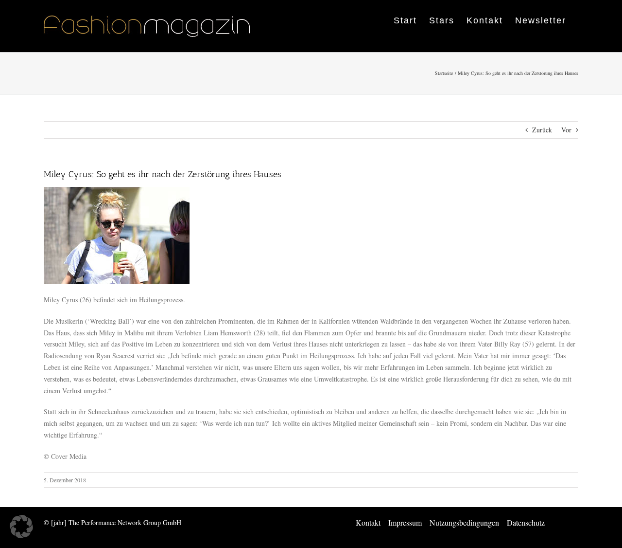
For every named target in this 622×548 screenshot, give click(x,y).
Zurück (542, 129)
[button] (21, 526)
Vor (566, 129)
